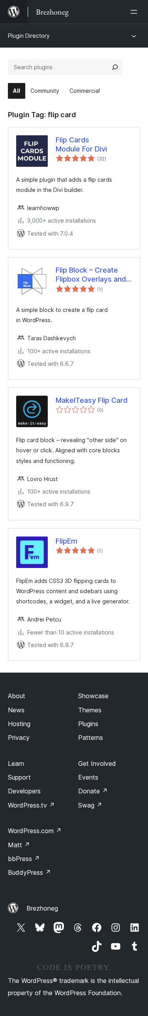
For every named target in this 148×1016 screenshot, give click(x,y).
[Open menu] (135, 12)
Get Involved (97, 763)
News (16, 710)
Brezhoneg (42, 908)
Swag (90, 805)
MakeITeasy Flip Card (91, 400)
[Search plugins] (115, 67)
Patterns (90, 737)
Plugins (88, 724)
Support (19, 777)
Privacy (19, 737)
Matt (19, 845)
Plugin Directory (29, 35)
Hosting (19, 724)
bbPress (24, 859)
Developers (24, 791)
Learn (16, 763)
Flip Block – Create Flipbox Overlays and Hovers (91, 275)
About (16, 696)
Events (88, 777)
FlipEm (66, 541)
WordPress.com (35, 831)
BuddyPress (29, 872)
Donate (93, 791)
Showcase (93, 696)
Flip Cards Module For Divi (81, 144)
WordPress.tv (31, 805)
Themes (89, 710)
